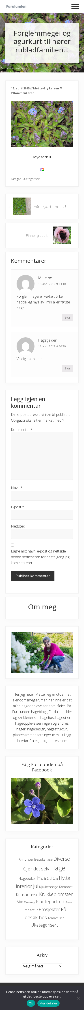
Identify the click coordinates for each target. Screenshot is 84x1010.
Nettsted (18, 526)
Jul (35, 886)
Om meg (29, 902)
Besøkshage (43, 859)
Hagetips (47, 877)
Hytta (64, 877)
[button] (75, 6)
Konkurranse (27, 894)
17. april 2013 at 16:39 (52, 346)
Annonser (26, 859)
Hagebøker (27, 878)
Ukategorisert (31, 179)
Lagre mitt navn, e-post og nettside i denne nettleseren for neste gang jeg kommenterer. (40, 557)
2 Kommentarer (22, 93)
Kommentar (22, 429)
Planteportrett (50, 902)
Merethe (45, 277)
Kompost (66, 887)
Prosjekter (49, 909)
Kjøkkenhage (48, 886)
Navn (16, 487)
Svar (67, 317)
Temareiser (56, 918)
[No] (78, 998)
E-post (17, 507)
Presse (69, 902)
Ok (31, 1003)
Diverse (62, 858)
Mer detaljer (48, 1003)
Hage (57, 868)
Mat (20, 901)
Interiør (24, 886)
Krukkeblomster (56, 894)
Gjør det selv (36, 869)
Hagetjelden (47, 340)
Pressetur (30, 910)
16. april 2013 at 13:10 (52, 284)
